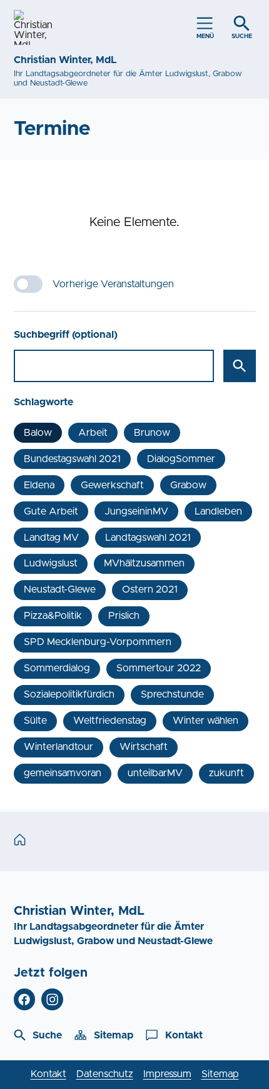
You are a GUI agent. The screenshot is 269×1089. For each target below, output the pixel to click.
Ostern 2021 (150, 589)
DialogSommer (181, 459)
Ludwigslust (51, 563)
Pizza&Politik (53, 616)
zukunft (226, 773)
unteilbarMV (155, 773)
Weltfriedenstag (109, 721)
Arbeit (93, 433)
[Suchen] (239, 366)
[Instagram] (52, 999)
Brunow (152, 433)
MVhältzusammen (144, 563)
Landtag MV (51, 538)
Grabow (188, 485)
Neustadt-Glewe (60, 589)
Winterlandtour (58, 747)
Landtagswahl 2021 (148, 538)
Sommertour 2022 (158, 668)
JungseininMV (136, 511)
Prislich (124, 616)
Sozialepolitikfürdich (69, 694)
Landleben (218, 511)
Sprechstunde (172, 694)
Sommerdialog (57, 668)
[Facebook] (25, 999)
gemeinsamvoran (62, 773)
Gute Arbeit (51, 511)
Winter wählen (205, 721)
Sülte (35, 721)
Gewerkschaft (112, 485)
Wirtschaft (143, 747)
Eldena (39, 485)
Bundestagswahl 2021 (72, 459)
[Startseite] (23, 840)
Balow (38, 433)
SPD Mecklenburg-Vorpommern (97, 642)
